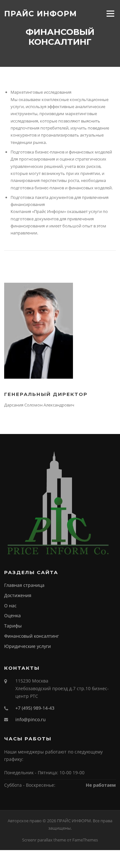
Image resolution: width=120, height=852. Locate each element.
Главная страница (24, 585)
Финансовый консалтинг (31, 636)
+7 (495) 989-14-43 (34, 708)
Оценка (12, 615)
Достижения (17, 595)
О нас (10, 606)
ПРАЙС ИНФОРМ (40, 13)
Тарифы (13, 626)
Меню (110, 13)
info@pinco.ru (30, 719)
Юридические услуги (27, 646)
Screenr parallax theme (44, 840)
